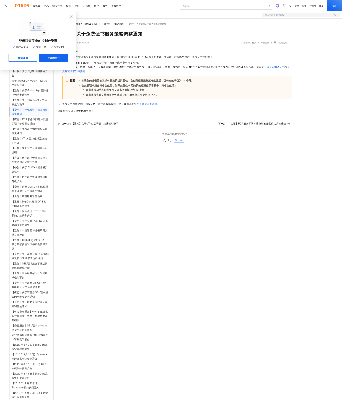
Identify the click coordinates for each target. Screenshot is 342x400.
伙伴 (96, 5)
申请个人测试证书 (274, 67)
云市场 (86, 5)
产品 (46, 5)
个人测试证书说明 (147, 104)
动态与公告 (119, 23)
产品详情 (265, 42)
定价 (76, 5)
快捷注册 (23, 58)
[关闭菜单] (5, 5)
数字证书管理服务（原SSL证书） (82, 23)
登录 (334, 5)
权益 (68, 5)
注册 (321, 5)
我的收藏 (282, 42)
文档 (297, 5)
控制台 (313, 5)
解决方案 (57, 5)
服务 (105, 5)
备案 (304, 5)
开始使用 (106, 23)
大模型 (36, 5)
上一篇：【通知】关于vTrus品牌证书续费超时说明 (90, 123)
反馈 (180, 140)
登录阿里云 (53, 57)
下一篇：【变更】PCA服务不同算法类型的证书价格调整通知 (252, 123)
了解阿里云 (117, 5)
